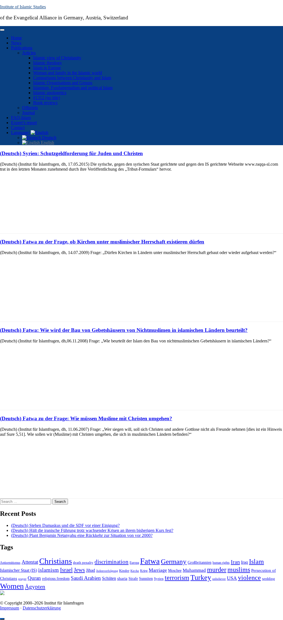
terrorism (177, 577)
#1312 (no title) (46, 97)
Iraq (244, 562)
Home (16, 37)
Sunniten (146, 578)
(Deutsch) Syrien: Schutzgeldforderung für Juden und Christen (71, 153)
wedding (268, 579)
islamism (48, 570)
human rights (221, 563)
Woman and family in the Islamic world (67, 72)
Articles (29, 52)
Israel (66, 570)
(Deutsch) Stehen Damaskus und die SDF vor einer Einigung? (65, 525)
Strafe (133, 579)
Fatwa (150, 561)
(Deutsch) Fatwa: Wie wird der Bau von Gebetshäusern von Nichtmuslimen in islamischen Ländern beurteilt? (124, 330)
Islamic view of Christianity (57, 57)
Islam (256, 561)
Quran (34, 578)
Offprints (30, 107)
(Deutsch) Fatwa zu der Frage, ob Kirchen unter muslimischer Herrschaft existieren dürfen (102, 242)
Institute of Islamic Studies (23, 6)
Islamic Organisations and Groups (62, 82)
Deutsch (48, 137)
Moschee (175, 570)
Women (12, 586)
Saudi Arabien (86, 578)
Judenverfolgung (107, 570)
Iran (235, 562)
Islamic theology (47, 62)
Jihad (90, 570)
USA (232, 578)
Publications (21, 47)
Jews (79, 570)
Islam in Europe (47, 67)
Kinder (124, 570)
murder (216, 569)
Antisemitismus (10, 563)
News (16, 42)
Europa (134, 563)
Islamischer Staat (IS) (18, 570)
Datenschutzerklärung (42, 608)
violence (249, 577)
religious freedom (56, 579)
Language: (21, 132)
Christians (55, 561)
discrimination (112, 561)
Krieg (144, 571)
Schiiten (109, 578)
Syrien (159, 579)
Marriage (158, 570)
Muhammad (194, 570)
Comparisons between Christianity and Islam (72, 77)
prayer (22, 578)
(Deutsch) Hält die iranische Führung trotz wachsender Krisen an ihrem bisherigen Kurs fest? (92, 530)
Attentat (30, 562)
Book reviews (45, 102)
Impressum (9, 608)
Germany (174, 561)
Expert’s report (24, 122)
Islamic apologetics (49, 92)
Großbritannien (199, 562)
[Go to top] (2, 619)
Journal (28, 112)
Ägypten (35, 586)
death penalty (83, 563)
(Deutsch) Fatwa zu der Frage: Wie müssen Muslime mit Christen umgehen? (86, 418)
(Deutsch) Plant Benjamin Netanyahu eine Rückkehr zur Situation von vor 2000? (82, 535)
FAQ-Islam (21, 117)
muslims (238, 569)
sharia (122, 578)
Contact (18, 127)
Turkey (200, 577)
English (47, 142)
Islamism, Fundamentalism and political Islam (72, 87)
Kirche (134, 570)
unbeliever (219, 578)
